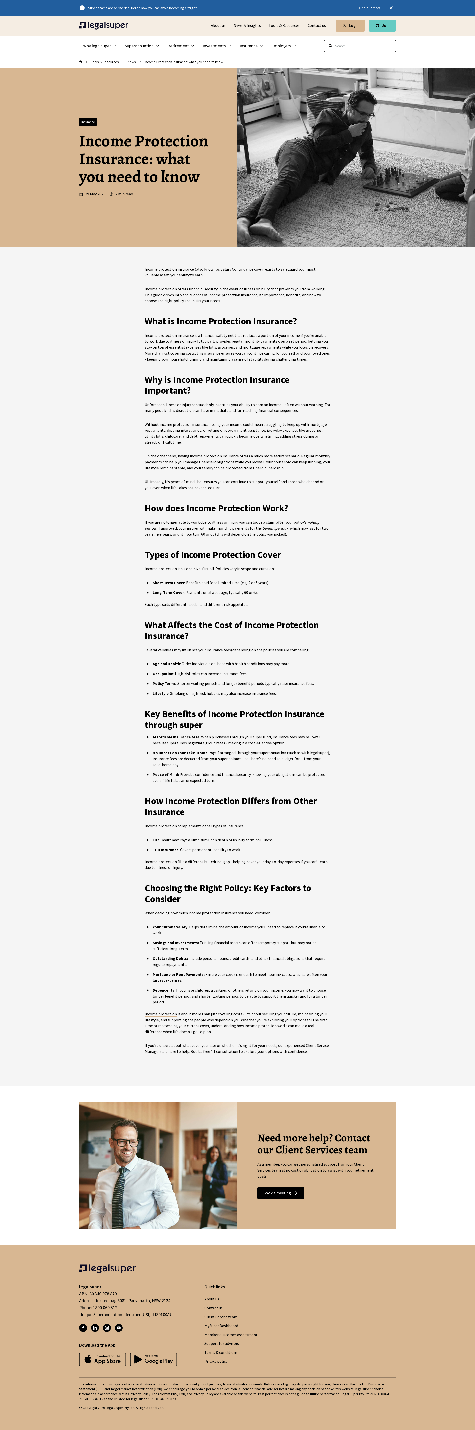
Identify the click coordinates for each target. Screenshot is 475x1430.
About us (218, 25)
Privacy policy (215, 1361)
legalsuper (319, 752)
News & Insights (247, 25)
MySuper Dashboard (221, 1325)
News (132, 62)
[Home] (104, 26)
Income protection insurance (169, 335)
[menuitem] (100, 46)
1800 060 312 (105, 1307)
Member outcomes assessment (231, 1334)
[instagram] (107, 1328)
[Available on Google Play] (102, 1360)
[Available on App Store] (153, 1360)
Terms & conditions (221, 1352)
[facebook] (83, 1328)
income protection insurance (232, 295)
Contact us (317, 25)
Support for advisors (221, 1343)
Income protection (161, 1014)
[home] (80, 61)
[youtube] (119, 1328)
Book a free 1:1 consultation (214, 1051)
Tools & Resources (284, 25)
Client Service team (220, 1317)
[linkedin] (95, 1328)
